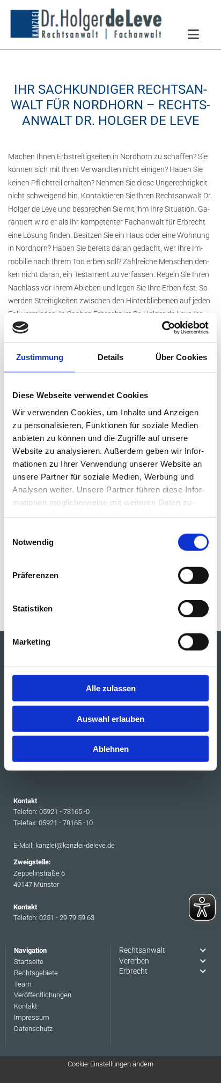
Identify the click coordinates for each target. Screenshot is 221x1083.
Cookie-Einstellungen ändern (110, 1064)
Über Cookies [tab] (181, 357)
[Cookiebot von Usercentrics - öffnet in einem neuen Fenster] (162, 327)
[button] (193, 32)
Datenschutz (33, 1029)
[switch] (193, 575)
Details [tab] (111, 357)
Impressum (31, 1017)
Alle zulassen (111, 688)
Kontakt (25, 1006)
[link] (203, 950)
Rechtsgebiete (36, 973)
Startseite (28, 962)
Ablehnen (111, 748)
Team (23, 984)
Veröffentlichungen (42, 995)
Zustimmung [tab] (40, 357)
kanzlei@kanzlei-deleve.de (75, 845)
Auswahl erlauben (110, 718)
